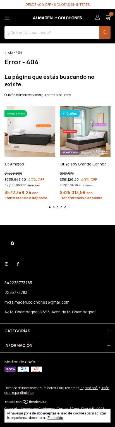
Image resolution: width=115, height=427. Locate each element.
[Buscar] (105, 32)
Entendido (55, 418)
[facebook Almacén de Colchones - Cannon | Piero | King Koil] (18, 264)
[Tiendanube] (26, 403)
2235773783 (15, 292)
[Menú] (6, 17)
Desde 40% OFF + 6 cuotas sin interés (57, 4)
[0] (108, 17)
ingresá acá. (89, 387)
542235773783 (18, 282)
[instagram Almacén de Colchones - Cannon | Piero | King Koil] (6, 264)
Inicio (8, 52)
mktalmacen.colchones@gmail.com (37, 302)
